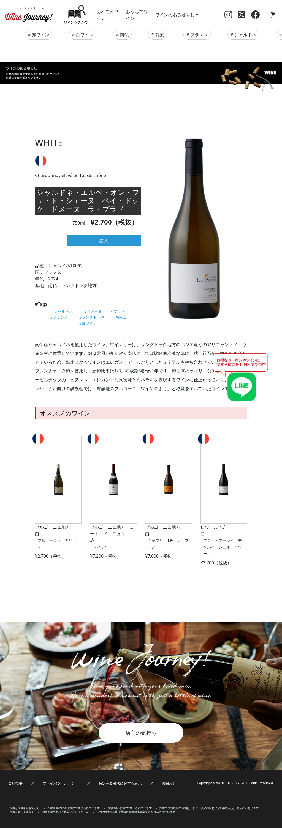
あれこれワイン (107, 15)
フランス (199, 35)
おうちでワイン (137, 15)
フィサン (100, 547)
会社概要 (15, 783)
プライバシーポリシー (60, 783)
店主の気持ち (141, 732)
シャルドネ (245, 35)
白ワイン (84, 35)
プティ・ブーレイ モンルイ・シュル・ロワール (222, 547)
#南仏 (121, 317)
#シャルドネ (62, 311)
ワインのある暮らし (175, 15)
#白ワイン (88, 323)
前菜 (159, 35)
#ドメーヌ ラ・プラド (104, 311)
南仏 (124, 35)
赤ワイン (40, 35)
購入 (103, 241)
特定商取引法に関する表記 (120, 783)
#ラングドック (92, 317)
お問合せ (169, 783)
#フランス (59, 317)
